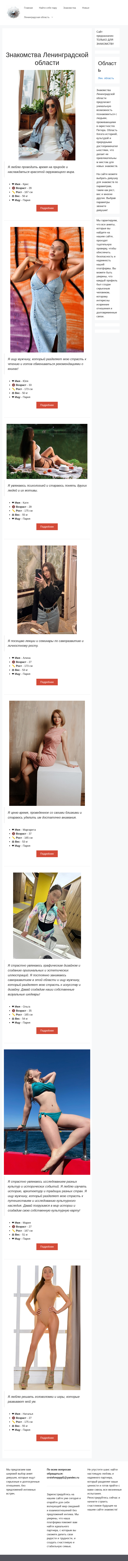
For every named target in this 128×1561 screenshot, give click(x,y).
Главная (28, 7)
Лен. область (106, 78)
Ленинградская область (36, 17)
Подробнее (47, 208)
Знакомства (69, 7)
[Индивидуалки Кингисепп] (13, 12)
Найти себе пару (48, 7)
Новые (85, 7)
